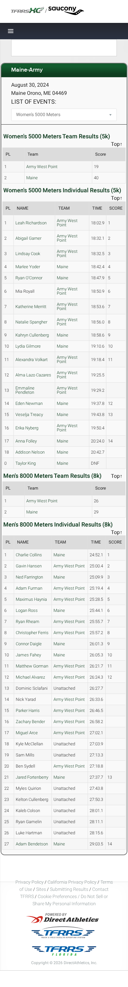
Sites (41, 889)
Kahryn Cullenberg (32, 335)
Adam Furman (29, 588)
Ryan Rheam (27, 621)
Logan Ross (27, 610)
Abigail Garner (28, 238)
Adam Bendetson (32, 843)
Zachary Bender (30, 721)
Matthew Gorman (32, 666)
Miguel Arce (27, 732)
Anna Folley (26, 441)
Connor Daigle (29, 643)
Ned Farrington (29, 577)
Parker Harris (28, 710)
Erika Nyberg (26, 427)
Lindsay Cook (27, 253)
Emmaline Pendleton (24, 390)
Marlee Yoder (27, 266)
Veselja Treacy (29, 414)
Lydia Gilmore (28, 346)
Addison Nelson (30, 452)
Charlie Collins (29, 554)
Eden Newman (29, 403)
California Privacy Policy (72, 882)
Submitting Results (69, 889)
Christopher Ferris (32, 632)
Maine (32, 177)
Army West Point (41, 166)
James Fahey (28, 654)
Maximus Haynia (31, 599)
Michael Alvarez (30, 677)
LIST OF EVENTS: (33, 101)
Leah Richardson (31, 222)
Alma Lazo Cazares (33, 374)
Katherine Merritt (30, 306)
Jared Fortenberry (32, 777)
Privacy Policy (29, 882)
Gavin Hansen (29, 565)
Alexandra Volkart (31, 359)
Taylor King (25, 463)
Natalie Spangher (31, 322)
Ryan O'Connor (28, 277)
